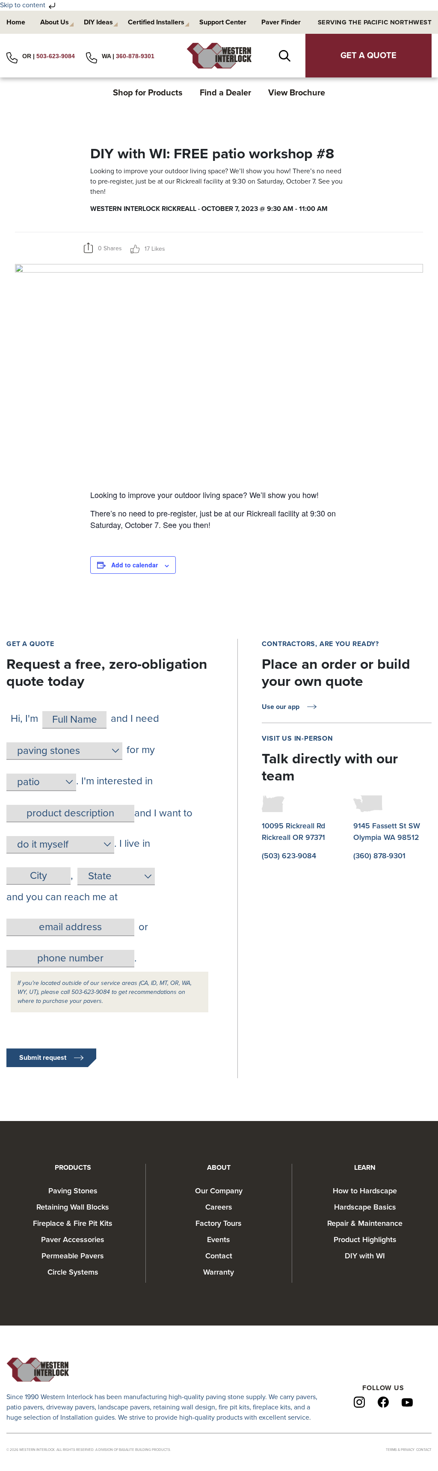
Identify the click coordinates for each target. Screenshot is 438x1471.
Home (15, 22)
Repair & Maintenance (364, 1223)
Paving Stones (73, 1190)
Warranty (218, 1272)
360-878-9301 (135, 56)
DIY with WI (365, 1255)
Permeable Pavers (72, 1255)
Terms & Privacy (400, 1450)
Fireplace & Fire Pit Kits (72, 1223)
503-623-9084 (55, 56)
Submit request (42, 1057)
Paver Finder (281, 22)
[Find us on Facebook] (383, 1401)
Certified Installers (156, 22)
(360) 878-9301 (379, 855)
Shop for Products (148, 93)
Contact (218, 1255)
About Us (54, 22)
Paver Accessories (72, 1239)
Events (218, 1239)
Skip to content (23, 5)
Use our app (280, 707)
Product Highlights (365, 1239)
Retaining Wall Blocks (72, 1207)
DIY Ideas (98, 22)
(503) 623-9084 (289, 855)
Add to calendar (134, 565)
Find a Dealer (225, 93)
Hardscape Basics (365, 1207)
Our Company (219, 1190)
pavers (306, 1397)
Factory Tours (218, 1223)
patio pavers (24, 1407)
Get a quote (368, 55)
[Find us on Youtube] (407, 1402)
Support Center (222, 22)
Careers (218, 1207)
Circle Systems (72, 1272)
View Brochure (296, 93)
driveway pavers (70, 1407)
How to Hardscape (365, 1190)
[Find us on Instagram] (359, 1401)
